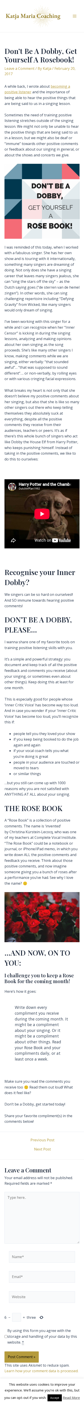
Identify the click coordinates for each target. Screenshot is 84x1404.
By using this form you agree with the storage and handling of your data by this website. (42, 1336)
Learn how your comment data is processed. (41, 1370)
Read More (71, 1397)
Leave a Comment (19, 68)
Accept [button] (54, 1398)
